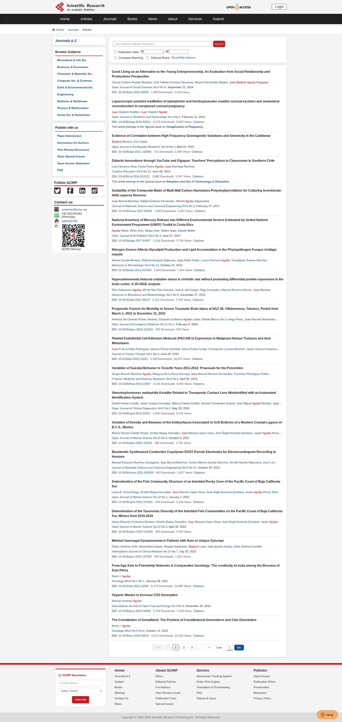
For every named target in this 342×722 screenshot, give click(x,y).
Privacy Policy (262, 698)
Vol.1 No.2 (152, 353)
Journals (110, 19)
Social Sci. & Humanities (73, 114)
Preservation (261, 687)
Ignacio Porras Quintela (165, 349)
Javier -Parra (258, 492)
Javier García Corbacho (262, 349)
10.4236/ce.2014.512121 (134, 176)
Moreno (122, 141)
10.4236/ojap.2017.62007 (134, 240)
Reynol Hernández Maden (211, 82)
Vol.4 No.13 (151, 265)
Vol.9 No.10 (189, 467)
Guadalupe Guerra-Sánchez (249, 260)
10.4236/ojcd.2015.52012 (134, 413)
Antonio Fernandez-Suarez (218, 403)
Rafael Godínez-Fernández (157, 201)
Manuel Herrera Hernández (211, 373)
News (152, 19)
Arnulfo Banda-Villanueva (245, 462)
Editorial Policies (166, 681)
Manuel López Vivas (197, 433)
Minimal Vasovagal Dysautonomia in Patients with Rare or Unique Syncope (168, 540)
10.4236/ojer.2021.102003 (134, 151)
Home (65, 19)
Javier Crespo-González (155, 403)
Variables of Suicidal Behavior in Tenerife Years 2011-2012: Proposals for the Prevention (177, 368)
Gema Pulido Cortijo (194, 349)
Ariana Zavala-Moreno (126, 260)
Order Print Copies (208, 681)
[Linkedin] (82, 190)
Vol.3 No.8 (172, 294)
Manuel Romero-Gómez (236, 289)
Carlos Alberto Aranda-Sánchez (208, 462)
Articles (86, 19)
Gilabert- (154, 111)
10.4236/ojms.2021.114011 (135, 442)
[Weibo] (95, 190)
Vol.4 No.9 (159, 87)
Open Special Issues (71, 156)
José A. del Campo (187, 289)
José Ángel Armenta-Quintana (225, 492)
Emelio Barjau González (165, 433)
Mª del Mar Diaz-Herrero (158, 289)
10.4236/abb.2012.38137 (134, 299)
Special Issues (165, 703)
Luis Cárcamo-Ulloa (124, 166)
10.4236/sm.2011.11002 (133, 586)
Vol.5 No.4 (138, 630)
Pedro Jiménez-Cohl (124, 546)
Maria (120, 230)
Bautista (261, 289)
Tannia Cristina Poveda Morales (132, 82)
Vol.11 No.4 (160, 437)
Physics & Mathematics (73, 108)
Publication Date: (128, 52)
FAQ (60, 170)
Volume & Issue (206, 698)
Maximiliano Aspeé (150, 546)
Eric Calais (140, 141)
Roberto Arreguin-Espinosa (158, 260)
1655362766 (69, 221)
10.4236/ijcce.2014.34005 (134, 610)
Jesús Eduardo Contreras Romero (133, 521)
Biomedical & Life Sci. (72, 60)
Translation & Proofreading (213, 687)
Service (203, 670)
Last (219, 647)
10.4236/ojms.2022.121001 (135, 502)
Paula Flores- (150, 166)
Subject (119, 681)
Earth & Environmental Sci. (75, 87)
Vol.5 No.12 (143, 171)
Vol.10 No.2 (168, 146)
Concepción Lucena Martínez (226, 349)
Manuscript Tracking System (214, 676)
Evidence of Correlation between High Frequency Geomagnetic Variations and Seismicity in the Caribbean (191, 135)
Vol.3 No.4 (177, 606)
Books (132, 19)
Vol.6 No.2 (154, 235)
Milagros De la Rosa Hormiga (171, 373)
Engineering (65, 94)
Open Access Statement (73, 163)
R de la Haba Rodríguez (130, 349)
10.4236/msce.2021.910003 (136, 472)
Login (279, 7)
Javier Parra (266, 433)
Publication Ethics (265, 681)
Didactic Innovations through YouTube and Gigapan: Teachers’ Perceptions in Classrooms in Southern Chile (193, 160)
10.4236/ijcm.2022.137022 (135, 556)
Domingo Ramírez (180, 166)
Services (195, 19)
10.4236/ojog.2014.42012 (134, 121)
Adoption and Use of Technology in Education (197, 181)
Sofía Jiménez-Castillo (248, 546)
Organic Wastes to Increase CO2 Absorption (145, 595)
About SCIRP (167, 670)
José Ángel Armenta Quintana (234, 433)
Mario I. (121, 576)
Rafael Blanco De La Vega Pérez (222, 319)
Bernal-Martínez (173, 462)
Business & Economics (72, 67)
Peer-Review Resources (73, 149)
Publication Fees (166, 698)
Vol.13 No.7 (170, 551)
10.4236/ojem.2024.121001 (135, 329)
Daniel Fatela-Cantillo (125, 403)
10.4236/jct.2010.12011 (133, 358)
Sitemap (120, 692)
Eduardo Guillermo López (179, 319)
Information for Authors (73, 142)
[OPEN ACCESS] (238, 6)
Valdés (168, 230)
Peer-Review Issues (168, 692)
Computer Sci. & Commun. (75, 80)
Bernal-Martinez (125, 201)
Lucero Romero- (215, 260)
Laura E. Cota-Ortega (125, 492)
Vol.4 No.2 (173, 116)
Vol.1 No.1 (138, 581)
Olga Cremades (210, 289)
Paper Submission (69, 135)
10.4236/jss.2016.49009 (133, 92)
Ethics (159, 676)
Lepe (197, 546)
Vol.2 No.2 (172, 378)
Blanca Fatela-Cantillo (186, 403)
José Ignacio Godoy (219, 546)
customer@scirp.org (74, 209)
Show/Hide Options (183, 57)
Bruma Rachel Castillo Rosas (130, 433)
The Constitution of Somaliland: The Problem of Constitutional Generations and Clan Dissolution (184, 620)
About (172, 19)
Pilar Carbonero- (126, 289)
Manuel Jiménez (127, 600)
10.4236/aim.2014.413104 (134, 270)
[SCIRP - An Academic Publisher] (79, 6)
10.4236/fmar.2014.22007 (134, 383)
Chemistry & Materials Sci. (74, 73)
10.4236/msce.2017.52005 (135, 211)
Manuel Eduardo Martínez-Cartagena (135, 462)
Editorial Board (160, 57)
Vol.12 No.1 (167, 324)
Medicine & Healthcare (72, 101)
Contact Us (121, 698)
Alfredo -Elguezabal (192, 201)
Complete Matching (131, 57)
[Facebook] (70, 190)
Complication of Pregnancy (184, 126)
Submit (218, 19)
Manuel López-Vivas (188, 492)
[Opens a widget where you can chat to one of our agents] (327, 715)
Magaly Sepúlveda (175, 546)
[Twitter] (57, 190)
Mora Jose (136, 230)
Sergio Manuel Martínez (131, 373)
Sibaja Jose (152, 230)
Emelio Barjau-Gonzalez (156, 492)
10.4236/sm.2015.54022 (133, 635)
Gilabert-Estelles (125, 111)
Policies (260, 670)
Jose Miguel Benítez (254, 403)
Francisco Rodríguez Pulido (251, 373)
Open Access (262, 676)
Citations (198, 121)
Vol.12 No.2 (160, 526)
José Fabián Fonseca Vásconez (173, 82)
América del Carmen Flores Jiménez (135, 319)
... (200, 647)
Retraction (260, 692)
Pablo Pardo (188, 260)
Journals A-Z (122, 676)
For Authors (163, 687)
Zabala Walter (186, 230)
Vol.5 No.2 (188, 206)
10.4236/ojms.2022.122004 (135, 531)
